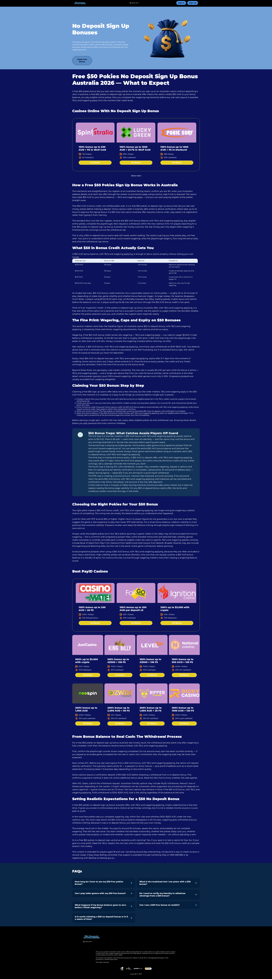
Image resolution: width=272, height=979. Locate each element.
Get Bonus (95, 163)
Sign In (181, 3)
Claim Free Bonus (82, 60)
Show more (136, 176)
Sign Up (192, 3)
